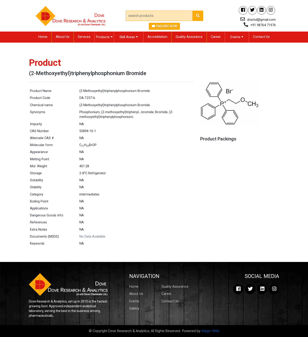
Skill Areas (128, 37)
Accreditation (157, 37)
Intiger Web (210, 331)
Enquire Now (166, 26)
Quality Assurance (189, 37)
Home (42, 37)
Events (235, 37)
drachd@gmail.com (261, 20)
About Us (62, 37)
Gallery (134, 308)
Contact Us (261, 37)
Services (84, 37)
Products (103, 37)
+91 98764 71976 (263, 25)
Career (216, 37)
